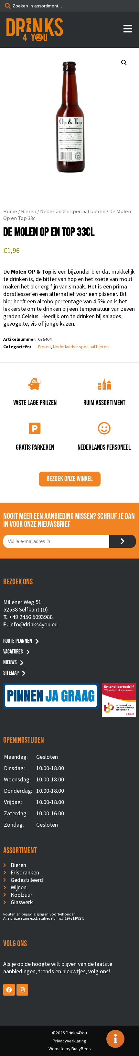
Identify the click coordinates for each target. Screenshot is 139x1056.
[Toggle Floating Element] (115, 1039)
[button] (124, 62)
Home (10, 211)
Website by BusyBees (69, 1048)
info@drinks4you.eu (33, 624)
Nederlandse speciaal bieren (72, 211)
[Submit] (122, 541)
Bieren (28, 211)
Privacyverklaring (69, 1041)
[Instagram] (22, 990)
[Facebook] (9, 990)
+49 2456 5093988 (31, 617)
